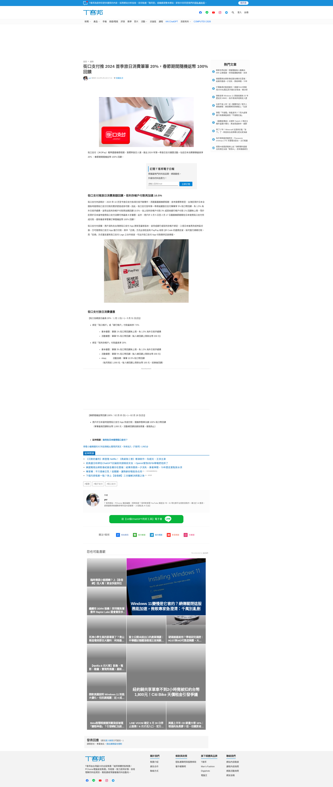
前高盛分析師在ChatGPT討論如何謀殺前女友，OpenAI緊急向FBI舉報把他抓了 (127, 463)
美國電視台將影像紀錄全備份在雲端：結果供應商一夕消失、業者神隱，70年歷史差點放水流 (134, 467)
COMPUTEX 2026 (202, 21)
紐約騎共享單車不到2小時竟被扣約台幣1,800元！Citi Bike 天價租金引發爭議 (166, 692)
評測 (123, 21)
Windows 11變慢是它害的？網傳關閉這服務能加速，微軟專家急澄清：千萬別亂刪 (166, 606)
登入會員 (109, 740)
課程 (161, 21)
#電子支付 (98, 484)
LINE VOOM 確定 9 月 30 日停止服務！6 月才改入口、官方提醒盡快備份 (146, 725)
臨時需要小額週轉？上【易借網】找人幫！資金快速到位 (106, 582)
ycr (90, 78)
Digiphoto (205, 771)
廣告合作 (154, 766)
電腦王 (204, 775)
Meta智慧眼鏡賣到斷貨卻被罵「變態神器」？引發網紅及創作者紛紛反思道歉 (106, 725)
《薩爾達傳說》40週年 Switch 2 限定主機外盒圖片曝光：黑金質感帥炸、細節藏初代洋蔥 (232, 123)
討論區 (153, 21)
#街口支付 (111, 484)
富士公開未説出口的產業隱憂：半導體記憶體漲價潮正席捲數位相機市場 (146, 639)
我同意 (243, 3)
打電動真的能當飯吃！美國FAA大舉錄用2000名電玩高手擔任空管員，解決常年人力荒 (232, 89)
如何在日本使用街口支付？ (115, 440)
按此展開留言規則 (114, 744)
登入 (240, 12)
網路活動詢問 (232, 771)
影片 (136, 21)
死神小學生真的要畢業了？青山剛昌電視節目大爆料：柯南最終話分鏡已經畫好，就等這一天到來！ (106, 639)
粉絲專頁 (125, 535)
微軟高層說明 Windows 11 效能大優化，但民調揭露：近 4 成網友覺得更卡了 (106, 696)
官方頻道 (158, 535)
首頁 (85, 61)
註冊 (246, 12)
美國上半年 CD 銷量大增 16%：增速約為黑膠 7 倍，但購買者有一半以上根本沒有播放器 (186, 725)
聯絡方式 (154, 771)
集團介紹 (154, 762)
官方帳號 (141, 535)
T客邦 (203, 762)
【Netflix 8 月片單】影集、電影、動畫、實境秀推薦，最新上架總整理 (106, 667)
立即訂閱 (186, 184)
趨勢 (92, 61)
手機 (105, 21)
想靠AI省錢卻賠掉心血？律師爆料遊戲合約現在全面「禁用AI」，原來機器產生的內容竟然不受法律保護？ (232, 149)
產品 (96, 21)
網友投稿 (230, 775)
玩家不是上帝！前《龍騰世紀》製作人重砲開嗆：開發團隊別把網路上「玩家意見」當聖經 (231, 106)
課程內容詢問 (232, 766)
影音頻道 (175, 535)
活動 (143, 21)
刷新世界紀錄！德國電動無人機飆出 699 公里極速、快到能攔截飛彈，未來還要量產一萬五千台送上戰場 (231, 72)
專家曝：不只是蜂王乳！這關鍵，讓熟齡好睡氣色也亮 (114, 471)
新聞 (87, 21)
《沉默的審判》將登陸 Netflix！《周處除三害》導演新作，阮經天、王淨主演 (126, 459)
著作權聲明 (180, 766)
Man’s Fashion (208, 766)
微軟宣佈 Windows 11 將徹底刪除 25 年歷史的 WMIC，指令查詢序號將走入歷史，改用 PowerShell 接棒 (232, 98)
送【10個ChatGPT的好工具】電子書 (141, 519)
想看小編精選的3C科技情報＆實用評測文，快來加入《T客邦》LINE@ (115, 447)
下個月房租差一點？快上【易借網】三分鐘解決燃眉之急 (115, 475)
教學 (129, 21)
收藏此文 (119, 78)
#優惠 (87, 484)
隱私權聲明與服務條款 (185, 762)
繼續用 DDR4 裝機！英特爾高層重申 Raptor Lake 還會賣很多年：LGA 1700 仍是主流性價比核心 (106, 610)
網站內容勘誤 (232, 762)
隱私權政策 (199, 3)
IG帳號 (191, 535)
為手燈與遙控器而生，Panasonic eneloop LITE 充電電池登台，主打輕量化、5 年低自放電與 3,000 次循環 (232, 140)
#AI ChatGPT (172, 21)
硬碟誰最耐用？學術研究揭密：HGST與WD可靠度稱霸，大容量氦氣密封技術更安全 (186, 639)
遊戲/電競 (113, 21)
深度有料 (185, 21)
